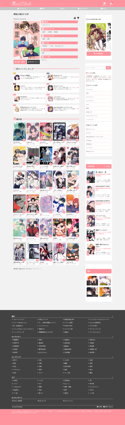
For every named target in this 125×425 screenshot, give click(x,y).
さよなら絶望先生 (95, 322)
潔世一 (44, 32)
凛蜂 (48, 39)
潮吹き (66, 393)
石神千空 (16, 343)
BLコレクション (90, 129)
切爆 (40, 366)
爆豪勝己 (16, 340)
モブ (40, 383)
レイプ (95, 79)
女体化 (15, 380)
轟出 (91, 372)
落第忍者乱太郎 (69, 319)
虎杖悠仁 (67, 340)
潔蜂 (43, 39)
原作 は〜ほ (22, 268)
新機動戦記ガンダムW (45, 332)
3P (91, 380)
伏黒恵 (92, 343)
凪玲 (91, 363)
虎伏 (14, 372)
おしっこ (67, 383)
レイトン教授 (68, 322)
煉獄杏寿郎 (67, 349)
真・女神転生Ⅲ (18, 326)
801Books (89, 144)
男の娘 (92, 383)
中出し (92, 390)
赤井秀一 (92, 352)
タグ (87, 104)
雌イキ (41, 393)
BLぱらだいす (90, 151)
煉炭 (65, 369)
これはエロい (17, 386)
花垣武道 (67, 343)
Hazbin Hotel (68, 325)
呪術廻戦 (89, 76)
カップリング (89, 97)
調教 (40, 386)
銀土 (91, 369)
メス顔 (51, 46)
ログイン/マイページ (91, 115)
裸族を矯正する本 (37, 268)
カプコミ (88, 133)
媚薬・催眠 (67, 386)
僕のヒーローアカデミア (101, 77)
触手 (65, 390)
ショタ (41, 380)
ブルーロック (46, 25)
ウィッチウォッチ (18, 332)
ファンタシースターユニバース (99, 319)
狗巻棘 (92, 346)
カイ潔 (66, 360)
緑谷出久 (92, 340)
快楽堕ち (16, 390)
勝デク (15, 360)
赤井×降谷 (67, 366)
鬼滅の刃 (97, 76)
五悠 (40, 360)
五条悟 (15, 349)
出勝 (40, 363)
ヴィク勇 (67, 372)
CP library (89, 140)
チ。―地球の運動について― (48, 322)
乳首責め (44, 46)
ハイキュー (105, 76)
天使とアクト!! (43, 319)
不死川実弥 (42, 346)
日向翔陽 (67, 352)
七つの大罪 (93, 326)
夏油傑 (41, 343)
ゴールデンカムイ (95, 332)
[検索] (108, 67)
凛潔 (40, 369)
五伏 (14, 366)
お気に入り (89, 112)
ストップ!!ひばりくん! (20, 322)
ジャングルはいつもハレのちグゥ (23, 329)
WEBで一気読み (20, 62)
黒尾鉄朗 (16, 346)
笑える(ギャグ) (59, 46)
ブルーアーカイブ (18, 319)
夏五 (14, 363)
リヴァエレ (16, 369)
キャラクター (89, 100)
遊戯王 (66, 332)
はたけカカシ (43, 352)
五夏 (91, 360)
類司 (91, 366)
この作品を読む (99, 53)
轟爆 (65, 363)
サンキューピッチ (95, 329)
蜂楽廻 (56, 32)
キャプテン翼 (68, 329)
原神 (100, 79)
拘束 (40, 390)
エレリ (41, 372)
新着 (87, 108)
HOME (16, 268)
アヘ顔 (15, 393)
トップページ (89, 119)
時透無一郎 (93, 349)
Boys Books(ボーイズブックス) (94, 136)
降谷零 (15, 352)
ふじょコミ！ (89, 147)
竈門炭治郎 (42, 349)
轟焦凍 (66, 346)
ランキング (89, 89)
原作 (87, 93)
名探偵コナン (107, 79)
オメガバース (91, 81)
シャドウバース (43, 326)
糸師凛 (50, 32)
